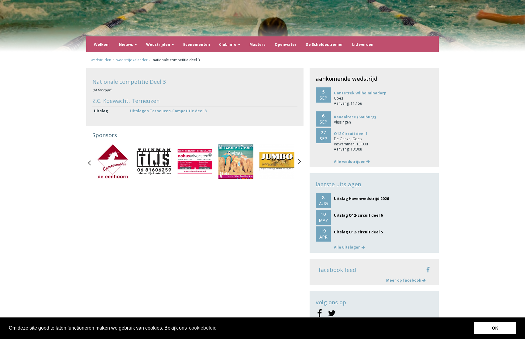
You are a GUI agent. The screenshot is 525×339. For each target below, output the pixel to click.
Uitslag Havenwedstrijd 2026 (361, 198)
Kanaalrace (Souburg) (355, 117)
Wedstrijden (158, 44)
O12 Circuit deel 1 (351, 133)
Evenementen (196, 44)
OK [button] (495, 328)
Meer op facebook (404, 280)
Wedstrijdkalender (132, 60)
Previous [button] (92, 161)
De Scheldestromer (324, 44)
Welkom (102, 44)
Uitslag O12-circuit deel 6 (358, 215)
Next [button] (299, 161)
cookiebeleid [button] (203, 328)
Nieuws (126, 44)
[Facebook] (319, 313)
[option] (112, 161)
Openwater (286, 44)
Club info (228, 44)
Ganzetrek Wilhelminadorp (360, 93)
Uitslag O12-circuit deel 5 (358, 232)
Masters (257, 44)
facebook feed (337, 269)
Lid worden (362, 44)
